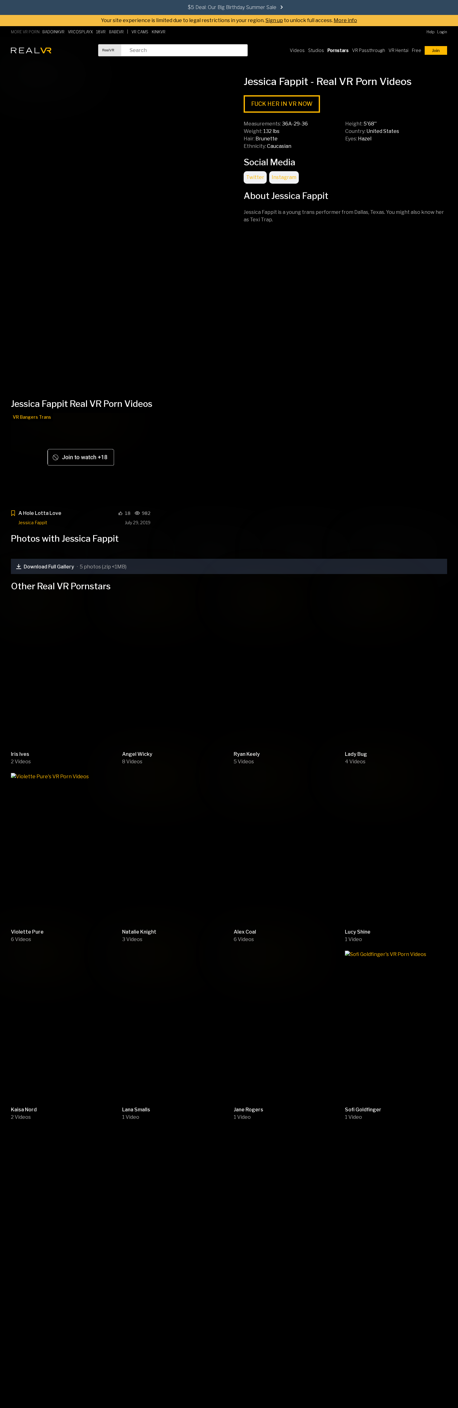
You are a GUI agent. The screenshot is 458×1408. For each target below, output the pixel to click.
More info (345, 20)
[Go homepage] (31, 50)
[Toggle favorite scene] (13, 514)
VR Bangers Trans (32, 417)
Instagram (284, 177)
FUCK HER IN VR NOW (281, 104)
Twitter (255, 177)
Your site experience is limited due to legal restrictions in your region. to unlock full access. (217, 20)
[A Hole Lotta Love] (80, 459)
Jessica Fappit (32, 522)
